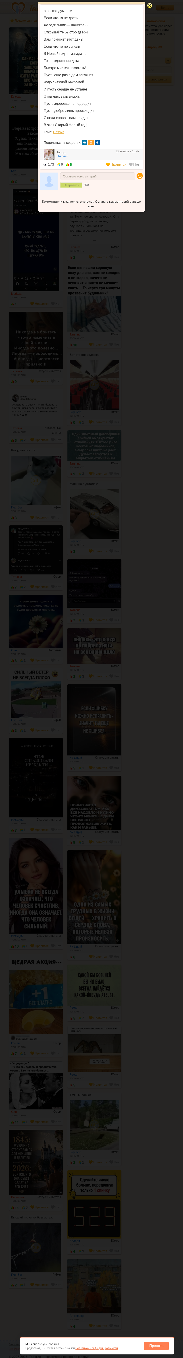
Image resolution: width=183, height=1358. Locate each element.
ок (91, 142)
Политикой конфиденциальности (96, 1348)
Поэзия (58, 132)
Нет (136, 164)
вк (84, 142)
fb (97, 142)
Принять (156, 1346)
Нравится (118, 164)
